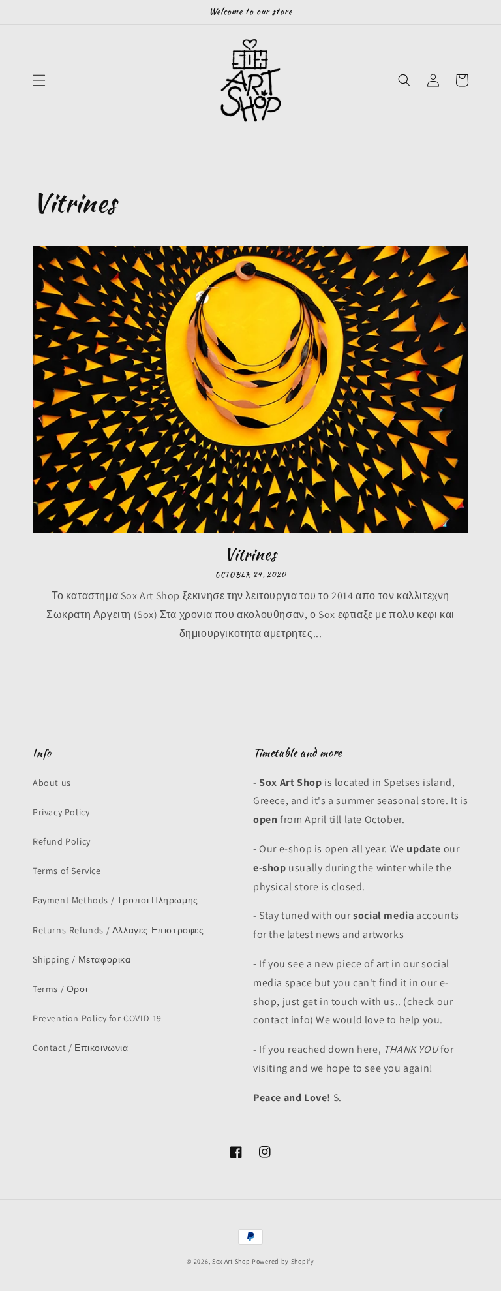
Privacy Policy (61, 812)
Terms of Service (67, 871)
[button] (39, 80)
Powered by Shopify (283, 1261)
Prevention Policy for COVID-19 (97, 1018)
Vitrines (250, 554)
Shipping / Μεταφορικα (82, 959)
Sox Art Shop (231, 1261)
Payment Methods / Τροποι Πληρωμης (115, 900)
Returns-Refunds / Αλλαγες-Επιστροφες (118, 930)
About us (52, 782)
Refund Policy (62, 841)
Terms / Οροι (60, 989)
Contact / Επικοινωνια (81, 1047)
